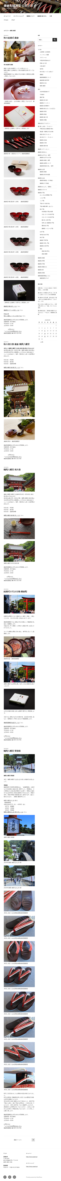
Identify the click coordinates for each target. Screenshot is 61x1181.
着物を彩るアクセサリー (44, 123)
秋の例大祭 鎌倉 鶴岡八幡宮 (17, 344)
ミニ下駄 (42, 200)
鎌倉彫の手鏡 (41, 264)
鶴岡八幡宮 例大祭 (12, 469)
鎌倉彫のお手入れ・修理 (44, 155)
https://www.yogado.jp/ (31, 1156)
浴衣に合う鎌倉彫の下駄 (48, 222)
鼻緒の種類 (44, 254)
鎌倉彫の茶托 (43, 111)
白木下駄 (42, 231)
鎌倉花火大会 (43, 83)
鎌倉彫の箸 (41, 269)
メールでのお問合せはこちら (13, 331)
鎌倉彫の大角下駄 (44, 246)
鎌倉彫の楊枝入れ (42, 266)
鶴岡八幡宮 (42, 85)
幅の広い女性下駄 (46, 220)
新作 (39, 89)
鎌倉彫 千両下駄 (44, 240)
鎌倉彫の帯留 (41, 260)
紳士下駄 (42, 237)
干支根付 (42, 94)
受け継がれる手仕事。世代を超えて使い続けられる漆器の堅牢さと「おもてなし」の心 (47, 299)
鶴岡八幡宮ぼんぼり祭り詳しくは (13, 812)
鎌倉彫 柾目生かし (42, 152)
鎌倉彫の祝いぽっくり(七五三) (47, 108)
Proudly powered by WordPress (34, 1177)
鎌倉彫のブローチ (42, 189)
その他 (39, 49)
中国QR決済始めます (45, 60)
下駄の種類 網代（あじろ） (47, 206)
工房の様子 (42, 66)
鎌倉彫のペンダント (45, 103)
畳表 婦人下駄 (45, 225)
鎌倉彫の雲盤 (43, 120)
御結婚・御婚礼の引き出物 (46, 131)
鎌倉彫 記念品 (43, 140)
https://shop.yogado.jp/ (32, 1166)
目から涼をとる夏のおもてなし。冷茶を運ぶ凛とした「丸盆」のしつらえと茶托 (47, 305)
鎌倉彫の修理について (45, 163)
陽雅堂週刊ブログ (44, 278)
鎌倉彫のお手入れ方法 (45, 157)
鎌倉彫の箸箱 (41, 272)
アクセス (6, 20)
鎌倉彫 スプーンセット (43, 149)
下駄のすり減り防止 (45, 203)
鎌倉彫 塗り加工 (44, 100)
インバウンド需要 (44, 54)
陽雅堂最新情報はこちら (44, 275)
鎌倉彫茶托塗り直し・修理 (46, 166)
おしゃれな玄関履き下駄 (46, 195)
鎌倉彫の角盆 (43, 114)
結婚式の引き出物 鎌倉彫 (15, 591)
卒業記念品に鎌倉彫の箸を (46, 128)
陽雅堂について (30, 16)
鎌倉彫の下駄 (41, 192)
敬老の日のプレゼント (45, 134)
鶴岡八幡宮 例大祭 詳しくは (12, 367)
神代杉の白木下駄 (44, 234)
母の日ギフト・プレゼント (46, 137)
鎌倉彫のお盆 (41, 178)
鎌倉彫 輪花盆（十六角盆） (47, 180)
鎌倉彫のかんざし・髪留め (44, 186)
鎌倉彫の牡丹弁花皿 (45, 174)
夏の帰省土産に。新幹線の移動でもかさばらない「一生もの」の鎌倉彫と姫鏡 (47, 312)
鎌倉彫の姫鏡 (41, 258)
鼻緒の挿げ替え (46, 251)
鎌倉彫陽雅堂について (45, 77)
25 (45, 336)
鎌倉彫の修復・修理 (45, 160)
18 (45, 333)
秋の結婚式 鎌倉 (11, 38)
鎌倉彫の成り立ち (42, 16)
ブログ (13, 20)
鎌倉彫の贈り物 (44, 145)
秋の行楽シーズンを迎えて (46, 71)
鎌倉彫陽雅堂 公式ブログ (20, 5)
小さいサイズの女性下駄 (48, 217)
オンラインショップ (19, 16)
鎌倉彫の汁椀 (43, 142)
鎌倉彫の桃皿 (43, 171)
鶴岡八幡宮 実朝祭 (12, 751)
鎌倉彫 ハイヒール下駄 (47, 228)
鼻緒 (41, 248)
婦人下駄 (42, 209)
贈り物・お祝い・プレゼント (45, 126)
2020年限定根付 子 (44, 91)
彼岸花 (41, 69)
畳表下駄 (42, 97)
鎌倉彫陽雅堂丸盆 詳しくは (11, 722)
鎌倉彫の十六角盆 (44, 183)
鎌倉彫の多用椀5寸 (44, 105)
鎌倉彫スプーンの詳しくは (11, 310)
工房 (51, 16)
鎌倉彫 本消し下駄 (44, 243)
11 (44, 330)
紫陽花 (41, 74)
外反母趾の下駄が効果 (47, 211)
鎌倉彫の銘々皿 (44, 117)
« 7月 (41, 341)
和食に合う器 (43, 63)
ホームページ (7, 16)
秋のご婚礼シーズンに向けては (13, 316)
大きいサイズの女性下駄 (48, 214)
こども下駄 (42, 198)
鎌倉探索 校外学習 (44, 80)
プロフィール (43, 57)
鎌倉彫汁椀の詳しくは (10, 306)
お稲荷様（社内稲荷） (45, 52)
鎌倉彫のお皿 (41, 169)
